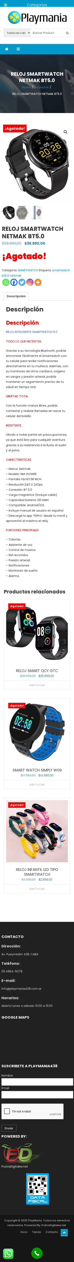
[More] (38, 282)
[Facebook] (13, 282)
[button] (65, 132)
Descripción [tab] (16, 296)
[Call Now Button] (37, 1253)
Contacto (52, 1232)
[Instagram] (30, 282)
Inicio (24, 1232)
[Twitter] (21, 282)
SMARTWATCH (28, 270)
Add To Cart (37, 685)
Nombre (7, 1075)
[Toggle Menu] (5, 3)
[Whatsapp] (5, 282)
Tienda (36, 1232)
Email (5, 1088)
